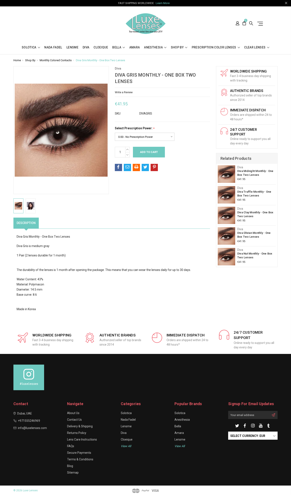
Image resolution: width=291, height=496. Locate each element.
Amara (134, 47)
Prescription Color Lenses (214, 47)
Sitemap (73, 472)
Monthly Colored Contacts (56, 60)
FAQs (70, 446)
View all (126, 446)
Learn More (163, 3)
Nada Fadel (53, 47)
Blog (70, 466)
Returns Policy (76, 433)
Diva (86, 47)
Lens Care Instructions (82, 439)
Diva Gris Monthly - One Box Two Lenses (100, 60)
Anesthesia (153, 47)
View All (179, 446)
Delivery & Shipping (80, 426)
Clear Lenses (255, 47)
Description (26, 223)
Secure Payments (79, 452)
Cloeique (101, 47)
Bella (117, 47)
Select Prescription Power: (134, 128)
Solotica (29, 47)
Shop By (177, 47)
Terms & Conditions (80, 459)
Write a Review (124, 92)
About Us (73, 413)
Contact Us (74, 419)
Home (17, 60)
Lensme (72, 47)
